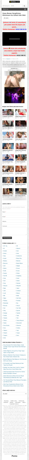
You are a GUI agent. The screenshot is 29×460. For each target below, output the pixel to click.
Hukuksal (6, 402)
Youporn (5, 335)
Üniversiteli (19, 323)
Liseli (4, 293)
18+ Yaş (5, 246)
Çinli (4, 265)
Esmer (17, 270)
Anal (17, 250)
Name (3, 212)
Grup (4, 283)
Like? (7, 18)
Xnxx (4, 328)
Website (4, 221)
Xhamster (18, 325)
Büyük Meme (19, 263)
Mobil (17, 295)
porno (10, 431)
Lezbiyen (18, 290)
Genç (4, 278)
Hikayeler (18, 285)
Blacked (18, 260)
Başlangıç (6, 400)
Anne (17, 253)
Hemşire (5, 285)
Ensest (18, 268)
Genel (17, 278)
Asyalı (4, 258)
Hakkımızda (21, 400)
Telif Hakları (18, 402)
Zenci (17, 335)
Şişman (18, 310)
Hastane (18, 283)
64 (4, 248)
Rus (17, 303)
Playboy (5, 300)
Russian (5, 305)
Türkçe (5, 320)
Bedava (5, 260)
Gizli (4, 280)
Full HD (5, 275)
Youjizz (18, 332)
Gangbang (18, 275)
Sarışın (18, 305)
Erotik (4, 270)
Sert (4, 308)
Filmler (18, 273)
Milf (4, 295)
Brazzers (5, 263)
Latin (4, 290)
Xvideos (18, 328)
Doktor (4, 268)
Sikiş (4, 310)
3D (17, 246)
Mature (18, 293)
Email (3, 216)
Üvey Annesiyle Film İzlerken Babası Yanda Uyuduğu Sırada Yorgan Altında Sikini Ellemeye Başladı (14, 346)
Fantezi (5, 273)
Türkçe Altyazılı (20, 320)
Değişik (18, 265)
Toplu (17, 315)
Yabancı (5, 330)
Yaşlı (17, 330)
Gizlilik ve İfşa (14, 400)
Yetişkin (5, 332)
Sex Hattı (18, 308)
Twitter (4, 323)
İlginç (4, 288)
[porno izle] (14, 95)
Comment (4, 226)
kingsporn (8, 58)
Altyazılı (18, 248)
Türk (17, 318)
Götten (18, 280)
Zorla (4, 337)
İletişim (11, 402)
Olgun (4, 298)
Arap (4, 255)
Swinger (5, 313)
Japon (17, 288)
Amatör (5, 250)
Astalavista (19, 255)
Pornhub (18, 300)
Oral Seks (18, 298)
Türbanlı (5, 318)
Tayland (18, 313)
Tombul (5, 315)
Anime (4, 253)
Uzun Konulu (6, 325)
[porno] (14, 79)
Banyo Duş (19, 258)
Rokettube (5, 303)
